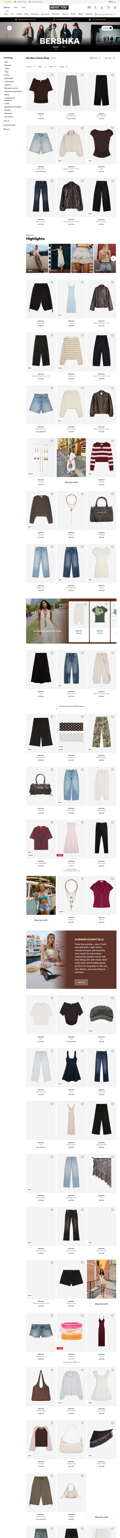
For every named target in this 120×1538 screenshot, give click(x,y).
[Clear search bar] (115, 14)
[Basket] (115, 7)
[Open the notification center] (102, 7)
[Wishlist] (108, 7)
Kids (23, 7)
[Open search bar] (95, 14)
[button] (95, 58)
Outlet (9, 1)
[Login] (95, 7)
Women (7, 7)
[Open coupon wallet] (88, 7)
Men (16, 7)
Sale (40, 67)
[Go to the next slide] (113, 258)
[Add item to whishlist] (52, 75)
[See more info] (41, 122)
